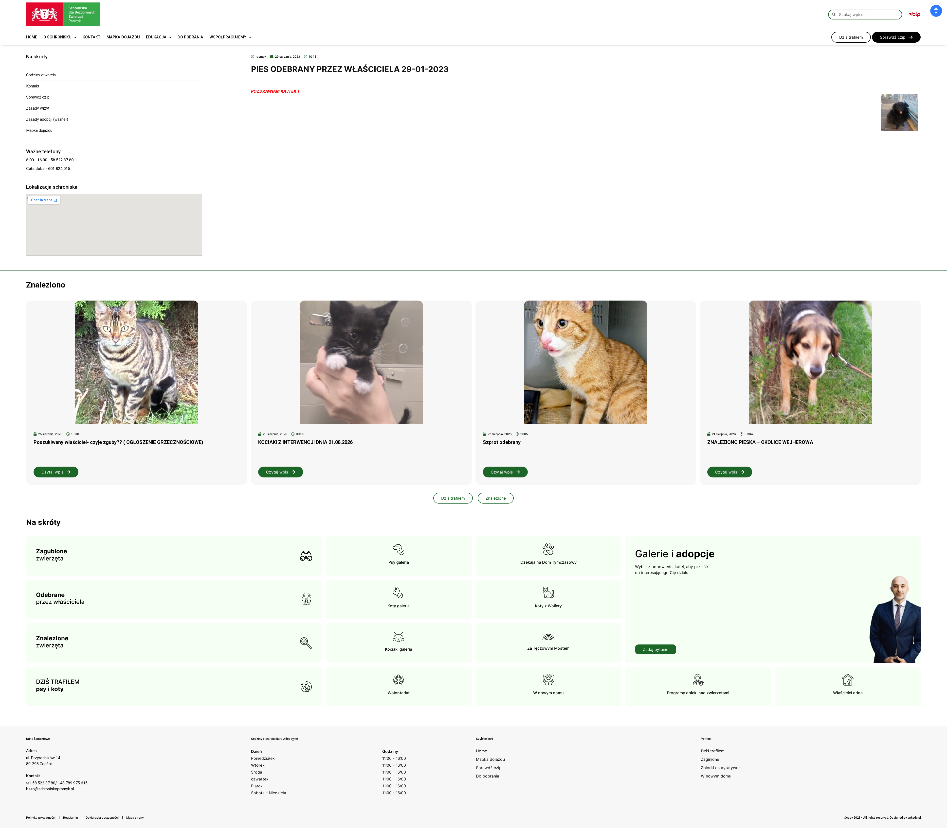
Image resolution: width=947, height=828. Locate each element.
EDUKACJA (156, 37)
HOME (31, 37)
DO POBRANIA (190, 37)
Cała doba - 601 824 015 (48, 168)
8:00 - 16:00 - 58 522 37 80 (49, 160)
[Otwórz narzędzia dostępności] (936, 11)
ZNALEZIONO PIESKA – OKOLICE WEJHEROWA (760, 442)
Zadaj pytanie (655, 649)
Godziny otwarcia (41, 75)
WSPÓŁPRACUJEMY (227, 37)
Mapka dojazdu (39, 130)
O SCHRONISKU (57, 37)
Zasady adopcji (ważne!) (47, 119)
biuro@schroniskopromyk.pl (50, 789)
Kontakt (32, 86)
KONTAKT (91, 37)
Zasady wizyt (37, 108)
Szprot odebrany (502, 442)
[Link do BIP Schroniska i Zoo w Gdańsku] (914, 14)
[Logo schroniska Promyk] (63, 14)
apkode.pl (914, 817)
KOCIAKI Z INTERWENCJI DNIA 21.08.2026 (305, 442)
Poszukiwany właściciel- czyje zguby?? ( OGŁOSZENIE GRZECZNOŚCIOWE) (118, 442)
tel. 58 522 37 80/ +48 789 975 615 (57, 783)
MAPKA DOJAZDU (123, 37)
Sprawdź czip (38, 97)
